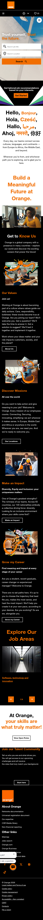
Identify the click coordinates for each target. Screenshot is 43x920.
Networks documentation (13, 811)
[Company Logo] (11, 5)
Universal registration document (15, 815)
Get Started (21, 95)
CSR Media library (9, 823)
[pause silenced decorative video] (39, 20)
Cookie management (10, 892)
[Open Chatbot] (13, 867)
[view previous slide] (11, 699)
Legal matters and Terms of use (14, 885)
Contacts (5, 906)
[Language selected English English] (26, 13)
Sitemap (5, 837)
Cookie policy (7, 889)
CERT (4, 903)
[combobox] (21, 46)
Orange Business (9, 848)
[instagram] (29, 864)
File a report (6, 910)
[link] (21, 782)
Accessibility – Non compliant (13, 899)
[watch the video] (21, 217)
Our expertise (7, 819)
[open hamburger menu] (3, 13)
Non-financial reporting (12, 827)
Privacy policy (7, 896)
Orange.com (7, 844)
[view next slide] (32, 699)
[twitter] (21, 864)
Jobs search (7, 841)
